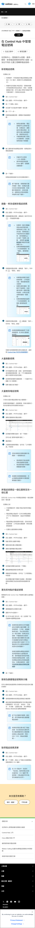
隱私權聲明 (5, 907)
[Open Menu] (33, 4)
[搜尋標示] (25, 4)
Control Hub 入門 (7, 833)
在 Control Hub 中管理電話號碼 (16, 43)
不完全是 (24, 802)
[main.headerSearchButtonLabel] (25, 3)
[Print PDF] (12, 35)
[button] (29, 4)
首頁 (2, 12)
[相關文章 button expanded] (32, 821)
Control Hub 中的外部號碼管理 (18, 352)
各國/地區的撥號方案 (8, 856)
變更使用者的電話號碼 (9, 843)
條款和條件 (5, 904)
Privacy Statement (16, 920)
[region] (17, 918)
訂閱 (18, 35)
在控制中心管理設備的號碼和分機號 (13, 827)
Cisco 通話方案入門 (8, 838)
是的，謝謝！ (11, 802)
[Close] (32, 912)
